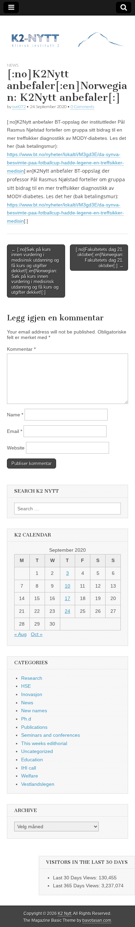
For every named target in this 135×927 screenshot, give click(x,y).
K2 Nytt (64, 913)
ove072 (19, 106)
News (12, 65)
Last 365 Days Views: (77, 885)
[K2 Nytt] (67, 34)
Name (15, 414)
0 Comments (82, 106)
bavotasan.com (96, 920)
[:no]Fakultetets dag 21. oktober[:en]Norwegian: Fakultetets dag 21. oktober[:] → (100, 257)
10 (67, 586)
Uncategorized (37, 751)
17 (67, 598)
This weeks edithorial (44, 743)
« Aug (20, 634)
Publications (34, 727)
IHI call (28, 768)
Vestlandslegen (37, 784)
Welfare (29, 776)
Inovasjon (31, 694)
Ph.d (26, 719)
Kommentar (21, 349)
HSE (26, 686)
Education (32, 759)
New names (34, 710)
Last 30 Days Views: (76, 877)
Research (31, 678)
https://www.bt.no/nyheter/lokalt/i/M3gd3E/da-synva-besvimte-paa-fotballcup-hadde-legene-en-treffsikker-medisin (65, 163)
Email (14, 431)
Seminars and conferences (50, 735)
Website (16, 448)
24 (67, 611)
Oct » (37, 634)
